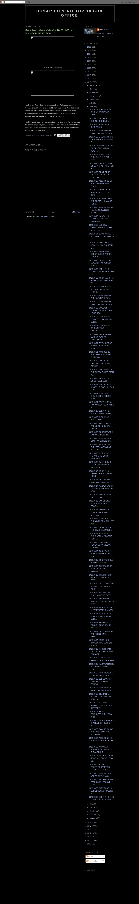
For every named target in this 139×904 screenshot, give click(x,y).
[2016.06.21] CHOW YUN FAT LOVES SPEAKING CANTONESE (100, 337)
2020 (89, 68)
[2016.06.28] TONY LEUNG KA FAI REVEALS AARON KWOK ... (101, 148)
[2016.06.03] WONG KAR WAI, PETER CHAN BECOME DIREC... (101, 782)
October (92, 92)
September (94, 96)
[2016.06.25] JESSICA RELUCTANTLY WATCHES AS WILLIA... (100, 227)
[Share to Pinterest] (69, 135)
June (91, 107)
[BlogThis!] (61, 135)
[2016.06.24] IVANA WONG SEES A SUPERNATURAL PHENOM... (100, 254)
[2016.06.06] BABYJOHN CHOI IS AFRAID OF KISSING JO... (101, 723)
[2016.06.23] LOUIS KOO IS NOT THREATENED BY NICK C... (100, 289)
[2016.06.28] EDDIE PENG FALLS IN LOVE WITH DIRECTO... (99, 174)
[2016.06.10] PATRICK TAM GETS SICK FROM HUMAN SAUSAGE (101, 651)
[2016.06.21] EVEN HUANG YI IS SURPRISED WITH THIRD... (101, 345)
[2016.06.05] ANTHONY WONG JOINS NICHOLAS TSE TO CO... (101, 758)
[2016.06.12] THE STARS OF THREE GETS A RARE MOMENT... (100, 568)
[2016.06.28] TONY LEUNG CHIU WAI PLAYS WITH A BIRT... (100, 157)
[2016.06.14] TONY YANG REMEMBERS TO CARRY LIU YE (100, 473)
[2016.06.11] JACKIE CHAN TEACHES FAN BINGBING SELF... (100, 616)
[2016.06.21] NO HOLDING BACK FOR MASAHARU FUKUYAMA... (99, 354)
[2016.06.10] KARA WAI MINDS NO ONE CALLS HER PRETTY (101, 666)
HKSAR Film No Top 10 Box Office (69, 13)
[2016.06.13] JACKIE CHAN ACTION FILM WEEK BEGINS (100, 503)
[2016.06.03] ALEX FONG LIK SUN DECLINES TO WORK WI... (101, 791)
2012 (89, 833)
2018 (89, 75)
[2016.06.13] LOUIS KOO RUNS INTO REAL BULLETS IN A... (101, 521)
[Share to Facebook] (66, 135)
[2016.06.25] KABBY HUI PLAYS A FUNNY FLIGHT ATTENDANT (100, 219)
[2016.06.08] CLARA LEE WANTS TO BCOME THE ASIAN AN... (100, 696)
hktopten (104, 29)
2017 (89, 79)
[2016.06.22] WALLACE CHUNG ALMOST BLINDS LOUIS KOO (100, 310)
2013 (89, 830)
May (91, 804)
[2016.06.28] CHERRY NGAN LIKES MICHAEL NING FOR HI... (101, 166)
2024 (89, 54)
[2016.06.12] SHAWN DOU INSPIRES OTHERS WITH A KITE (101, 601)
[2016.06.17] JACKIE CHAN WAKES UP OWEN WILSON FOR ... (101, 387)
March (92, 811)
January (92, 818)
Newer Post (29, 212)
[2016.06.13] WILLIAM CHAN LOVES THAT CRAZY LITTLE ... (100, 512)
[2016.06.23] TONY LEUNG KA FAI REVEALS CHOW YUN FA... (101, 280)
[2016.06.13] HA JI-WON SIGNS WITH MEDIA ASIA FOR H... (100, 536)
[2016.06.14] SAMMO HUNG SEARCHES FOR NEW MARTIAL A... (100, 464)
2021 (89, 65)
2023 (89, 58)
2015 (89, 823)
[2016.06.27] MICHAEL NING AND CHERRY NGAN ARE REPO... (100, 201)
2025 (89, 50)
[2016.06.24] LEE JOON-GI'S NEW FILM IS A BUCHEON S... (101, 245)
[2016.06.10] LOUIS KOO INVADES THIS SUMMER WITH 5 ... (100, 642)
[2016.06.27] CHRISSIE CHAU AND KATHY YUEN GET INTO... (101, 192)
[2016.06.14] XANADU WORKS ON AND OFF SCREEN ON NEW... (101, 488)
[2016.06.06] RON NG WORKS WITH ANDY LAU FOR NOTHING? (101, 732)
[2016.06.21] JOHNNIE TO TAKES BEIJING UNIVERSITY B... (99, 328)
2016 (89, 82)
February (93, 815)
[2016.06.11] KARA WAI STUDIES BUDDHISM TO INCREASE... (100, 625)
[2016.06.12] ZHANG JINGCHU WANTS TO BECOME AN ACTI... (101, 586)
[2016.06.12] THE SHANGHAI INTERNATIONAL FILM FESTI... (100, 577)
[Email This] (58, 135)
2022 (89, 61)
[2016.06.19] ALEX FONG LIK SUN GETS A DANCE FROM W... (101, 372)
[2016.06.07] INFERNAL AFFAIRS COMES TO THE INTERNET (100, 705)
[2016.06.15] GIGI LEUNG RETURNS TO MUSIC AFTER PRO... (99, 456)
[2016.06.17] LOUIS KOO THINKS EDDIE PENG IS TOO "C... (100, 396)
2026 (89, 47)
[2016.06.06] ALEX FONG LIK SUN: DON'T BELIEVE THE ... (101, 740)
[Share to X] (63, 135)
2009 (89, 844)
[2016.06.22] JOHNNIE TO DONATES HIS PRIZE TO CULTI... (100, 319)
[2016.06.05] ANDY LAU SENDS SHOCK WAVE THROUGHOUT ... (99, 749)
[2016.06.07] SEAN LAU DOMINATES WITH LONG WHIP (100, 714)
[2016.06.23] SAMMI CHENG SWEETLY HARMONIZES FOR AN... (100, 263)
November (93, 89)
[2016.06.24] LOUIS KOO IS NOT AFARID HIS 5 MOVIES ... (101, 236)
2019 (89, 72)
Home (53, 212)
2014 (89, 826)
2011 (89, 837)
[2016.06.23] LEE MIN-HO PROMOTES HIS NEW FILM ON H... (101, 271)
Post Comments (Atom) (45, 217)
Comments (92, 861)
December (93, 85)
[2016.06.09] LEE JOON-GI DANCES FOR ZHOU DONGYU (99, 681)
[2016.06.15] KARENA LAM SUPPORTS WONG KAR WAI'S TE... (100, 447)
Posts (90, 856)
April (91, 808)
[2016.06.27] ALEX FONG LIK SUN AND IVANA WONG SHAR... (100, 183)
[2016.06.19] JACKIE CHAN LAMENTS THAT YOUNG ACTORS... (100, 363)
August (92, 99)
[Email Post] (55, 135)
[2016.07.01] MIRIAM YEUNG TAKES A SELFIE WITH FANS (100, 112)
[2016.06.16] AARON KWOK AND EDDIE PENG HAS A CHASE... (100, 426)
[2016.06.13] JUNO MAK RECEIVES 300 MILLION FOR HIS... (100, 545)
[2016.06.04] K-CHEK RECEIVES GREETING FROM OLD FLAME (99, 767)
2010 (89, 840)
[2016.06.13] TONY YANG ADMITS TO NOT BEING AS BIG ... (101, 554)
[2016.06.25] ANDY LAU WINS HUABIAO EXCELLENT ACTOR (101, 210)
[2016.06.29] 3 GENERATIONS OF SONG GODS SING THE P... (101, 139)
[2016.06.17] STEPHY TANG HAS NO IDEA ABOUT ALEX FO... (101, 404)
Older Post (76, 212)
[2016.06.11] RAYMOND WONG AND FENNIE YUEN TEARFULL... (101, 634)
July (91, 103)
